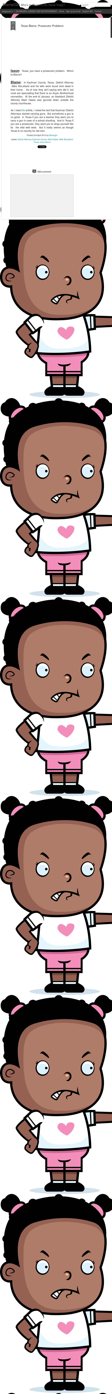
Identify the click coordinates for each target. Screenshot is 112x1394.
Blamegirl (53, 135)
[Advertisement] (88, 64)
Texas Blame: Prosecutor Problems (42, 26)
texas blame (45, 142)
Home (61, 11)
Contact (98, 11)
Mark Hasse (53, 139)
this (23, 110)
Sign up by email (73, 11)
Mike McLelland (66, 139)
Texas (36, 142)
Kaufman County (39, 139)
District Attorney (24, 139)
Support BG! (87, 11)
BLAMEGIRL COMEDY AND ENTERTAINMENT (36, 11)
